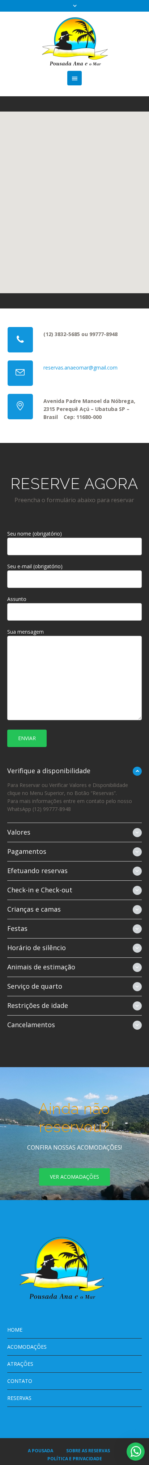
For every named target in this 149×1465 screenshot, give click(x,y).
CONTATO (19, 1380)
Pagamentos (26, 851)
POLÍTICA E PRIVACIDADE (74, 1459)
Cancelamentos (31, 1024)
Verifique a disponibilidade (48, 770)
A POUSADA (40, 1451)
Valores (18, 832)
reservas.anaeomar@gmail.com (80, 367)
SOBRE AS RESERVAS (88, 1451)
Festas (17, 928)
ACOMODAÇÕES (27, 1346)
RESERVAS (19, 1398)
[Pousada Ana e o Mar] (75, 41)
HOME (14, 1329)
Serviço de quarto (34, 986)
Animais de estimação (41, 966)
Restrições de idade (37, 1005)
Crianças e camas (34, 909)
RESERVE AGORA (74, 484)
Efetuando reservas (37, 870)
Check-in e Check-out (39, 889)
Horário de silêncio (36, 947)
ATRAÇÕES (20, 1363)
